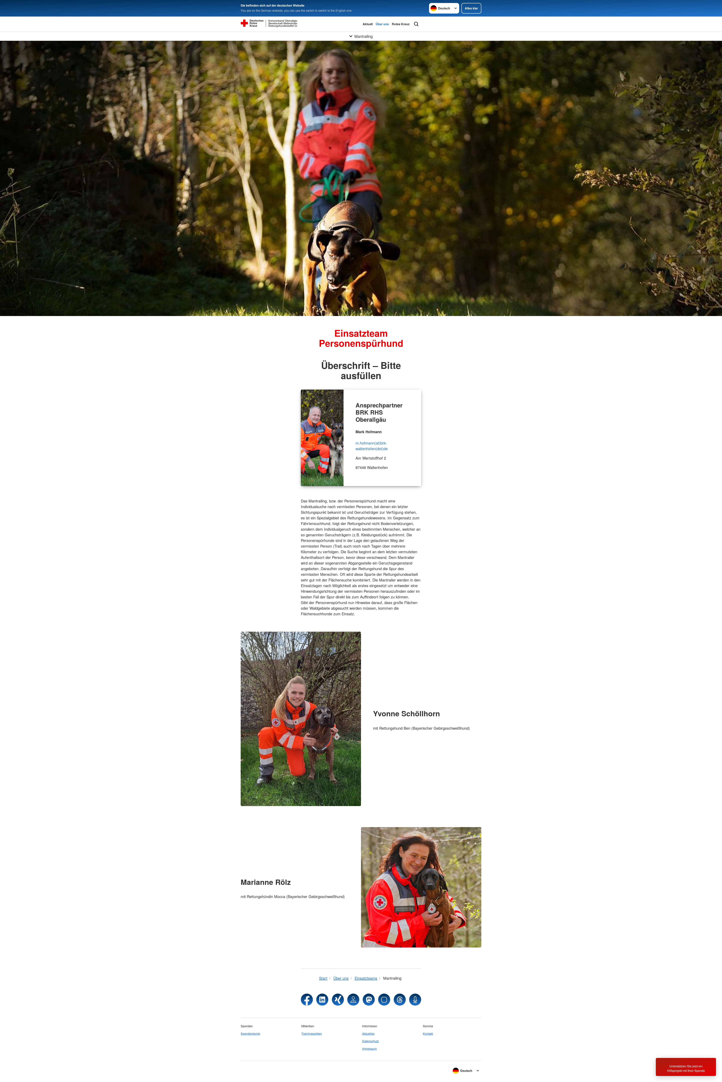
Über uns (382, 24)
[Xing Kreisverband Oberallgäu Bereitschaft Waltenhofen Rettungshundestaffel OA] (338, 1000)
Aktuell (368, 24)
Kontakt (428, 1033)
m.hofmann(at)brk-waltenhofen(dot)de (372, 445)
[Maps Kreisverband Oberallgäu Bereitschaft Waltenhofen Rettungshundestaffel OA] (353, 1000)
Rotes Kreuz (401, 24)
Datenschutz (370, 1041)
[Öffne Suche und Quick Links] (416, 24)
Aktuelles (368, 1033)
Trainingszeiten (311, 1033)
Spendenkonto (250, 1033)
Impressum (369, 1048)
